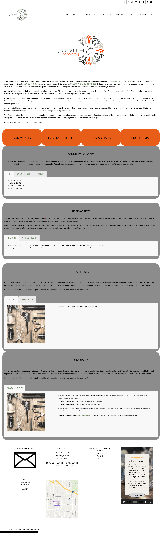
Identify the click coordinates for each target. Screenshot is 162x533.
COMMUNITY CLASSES (121, 81)
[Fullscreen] (150, 502)
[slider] (135, 502)
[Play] (124, 502)
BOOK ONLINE (62, 448)
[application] (137, 475)
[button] (137, 476)
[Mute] (146, 502)
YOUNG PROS (30, 84)
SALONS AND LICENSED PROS (83, 84)
